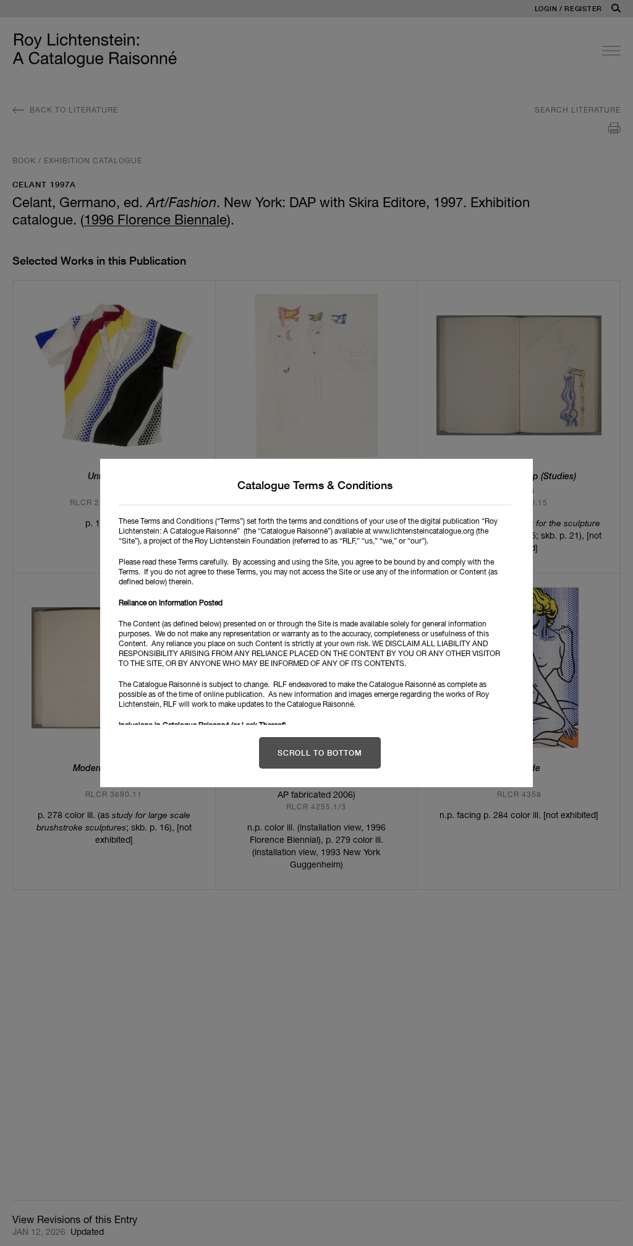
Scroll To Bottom (320, 752)
